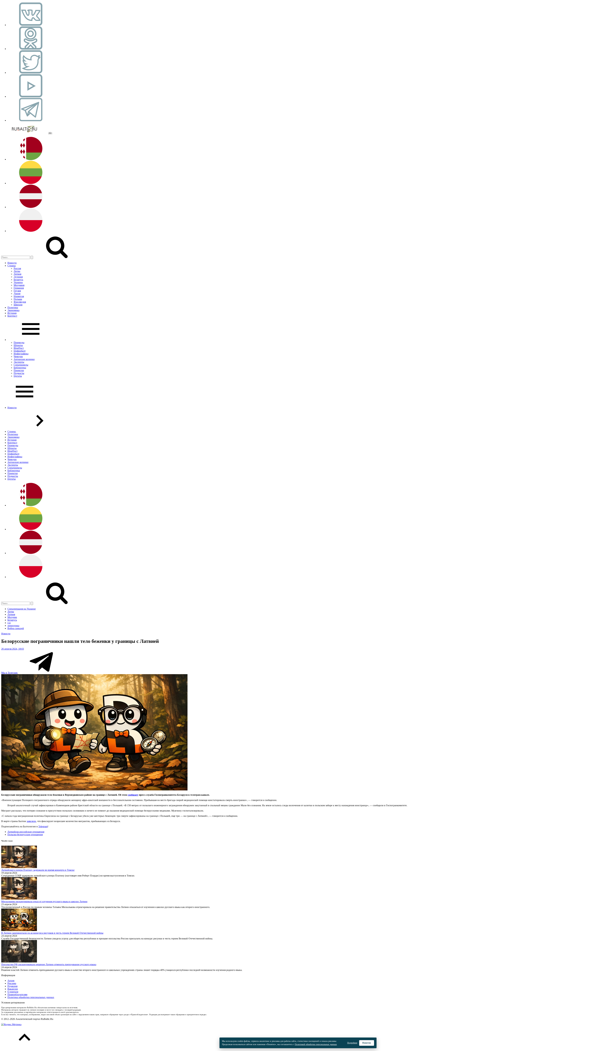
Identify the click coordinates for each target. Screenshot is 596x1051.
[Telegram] (30, 120)
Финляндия (20, 302)
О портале (12, 991)
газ (9, 622)
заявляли (31, 821)
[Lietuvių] (30, 183)
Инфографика (21, 353)
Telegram (42, 826)
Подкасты (19, 373)
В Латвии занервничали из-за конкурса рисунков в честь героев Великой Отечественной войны (52, 933)
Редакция (12, 986)
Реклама (11, 983)
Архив (10, 980)
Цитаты (18, 376)
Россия (17, 268)
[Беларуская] (30, 159)
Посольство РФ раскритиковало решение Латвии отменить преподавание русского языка (48, 964)
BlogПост (19, 348)
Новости (12, 263)
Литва (17, 271)
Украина (18, 282)
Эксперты (19, 362)
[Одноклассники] (30, 48)
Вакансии (12, 989)
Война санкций (15, 628)
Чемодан (18, 356)
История (11, 313)
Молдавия (19, 285)
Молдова (12, 617)
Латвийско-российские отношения (25, 831)
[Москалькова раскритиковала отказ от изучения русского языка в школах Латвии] (19, 898)
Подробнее (352, 1043)
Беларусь (18, 279)
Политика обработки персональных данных (30, 997)
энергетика (13, 625)
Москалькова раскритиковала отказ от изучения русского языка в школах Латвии (44, 901)
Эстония (18, 276)
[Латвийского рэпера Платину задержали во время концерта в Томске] (19, 867)
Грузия (17, 290)
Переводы (19, 342)
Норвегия (19, 296)
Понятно (366, 1043)
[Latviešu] (30, 207)
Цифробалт (20, 351)
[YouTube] (30, 96)
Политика (12, 307)
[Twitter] (30, 72)
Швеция (18, 304)
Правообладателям (17, 994)
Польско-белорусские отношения (25, 834)
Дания (17, 293)
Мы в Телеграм (9, 672)
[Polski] (30, 231)
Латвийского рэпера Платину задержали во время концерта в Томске (37, 870)
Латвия (17, 274)
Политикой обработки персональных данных (316, 1044)
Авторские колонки (24, 359)
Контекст (12, 316)
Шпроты (18, 345)
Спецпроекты (21, 365)
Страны (11, 265)
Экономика (13, 310)
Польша (18, 299)
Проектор (19, 370)
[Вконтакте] (30, 25)
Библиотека (20, 367)
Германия (19, 288)
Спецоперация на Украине (21, 609)
